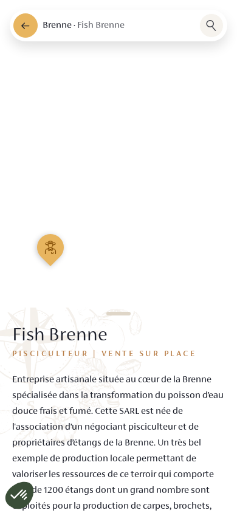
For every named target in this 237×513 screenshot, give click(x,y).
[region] (118, 256)
